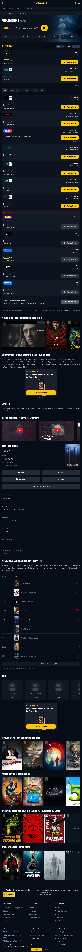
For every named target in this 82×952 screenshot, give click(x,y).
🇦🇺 (75, 46)
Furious (31, 907)
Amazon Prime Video (62, 911)
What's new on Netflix (11, 932)
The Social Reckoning (36, 935)
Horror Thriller (12, 521)
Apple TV (58, 914)
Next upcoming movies (36, 928)
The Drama (7, 921)
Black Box (32, 942)
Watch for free (27, 37)
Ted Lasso (32, 911)
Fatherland (33, 932)
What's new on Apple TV (12, 941)
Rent (35, 90)
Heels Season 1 (60, 938)
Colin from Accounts (36, 917)
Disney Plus (59, 917)
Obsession (6, 911)
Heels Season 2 (60, 942)
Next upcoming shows (62, 928)
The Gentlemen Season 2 (64, 935)
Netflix (57, 907)
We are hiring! (9, 895)
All (5, 90)
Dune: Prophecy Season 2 (64, 932)
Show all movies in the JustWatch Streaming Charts (41, 664)
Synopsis (42, 37)
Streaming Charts (69, 37)
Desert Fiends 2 (34, 938)
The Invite (6, 917)
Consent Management (44, 894)
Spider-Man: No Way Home (13, 907)
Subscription (15, 90)
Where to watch (10, 37)
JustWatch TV (60, 921)
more (25, 346)
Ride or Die (33, 914)
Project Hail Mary (9, 914)
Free (26, 90)
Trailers (54, 37)
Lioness (31, 921)
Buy (42, 90)
